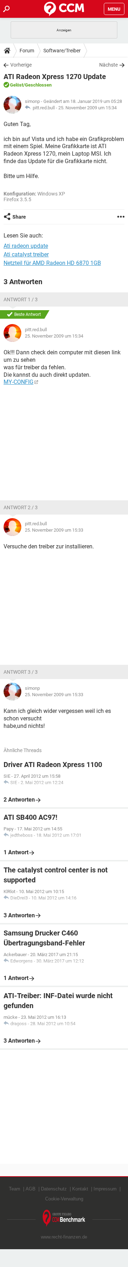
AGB (31, 1189)
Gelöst (16, 85)
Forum (27, 50)
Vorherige (21, 65)
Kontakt (80, 1189)
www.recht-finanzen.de (64, 1237)
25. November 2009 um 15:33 (54, 530)
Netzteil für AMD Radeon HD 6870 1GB (52, 263)
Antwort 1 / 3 (21, 299)
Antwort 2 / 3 (21, 507)
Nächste (108, 65)
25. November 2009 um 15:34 (87, 107)
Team (14, 1189)
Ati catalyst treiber (26, 254)
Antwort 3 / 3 (21, 672)
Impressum (105, 1189)
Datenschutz (54, 1189)
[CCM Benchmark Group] (64, 1218)
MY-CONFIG (18, 382)
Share (19, 217)
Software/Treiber (62, 50)
